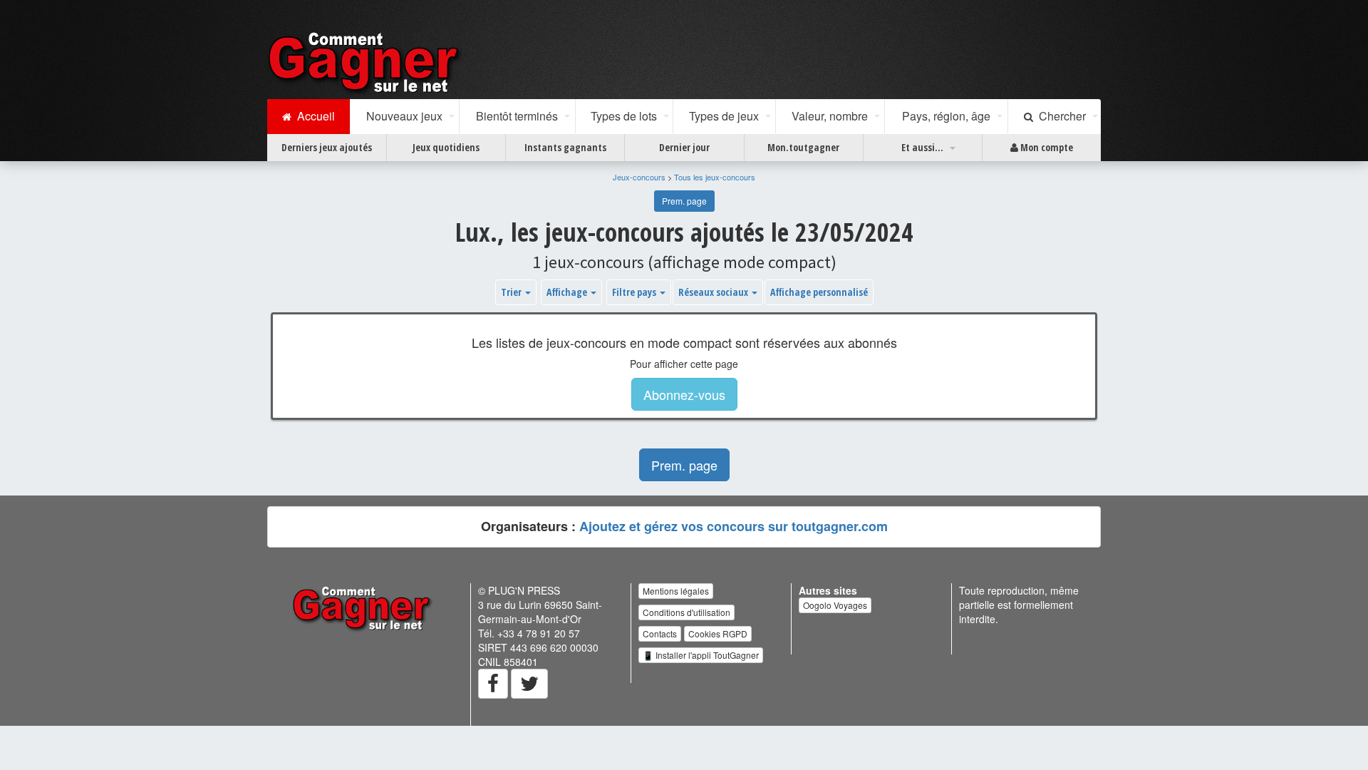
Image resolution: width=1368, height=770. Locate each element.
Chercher (1059, 116)
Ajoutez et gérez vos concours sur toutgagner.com (733, 526)
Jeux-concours (639, 177)
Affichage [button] (567, 292)
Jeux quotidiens (446, 147)
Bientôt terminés (517, 116)
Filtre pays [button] (635, 292)
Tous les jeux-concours (714, 177)
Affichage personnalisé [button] (819, 292)
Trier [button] (512, 292)
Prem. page (684, 201)
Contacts (660, 633)
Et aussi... (922, 147)
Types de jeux (724, 116)
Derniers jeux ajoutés (326, 147)
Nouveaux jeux (404, 116)
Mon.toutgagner (803, 147)
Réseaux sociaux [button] (714, 292)
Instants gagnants (565, 147)
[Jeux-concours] (366, 62)
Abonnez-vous (684, 394)
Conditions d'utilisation (686, 612)
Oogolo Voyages (835, 605)
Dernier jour (684, 147)
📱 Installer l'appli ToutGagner (701, 655)
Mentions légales (676, 591)
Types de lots (624, 116)
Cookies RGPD (717, 633)
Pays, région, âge (946, 116)
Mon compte (1045, 147)
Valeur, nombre (830, 116)
